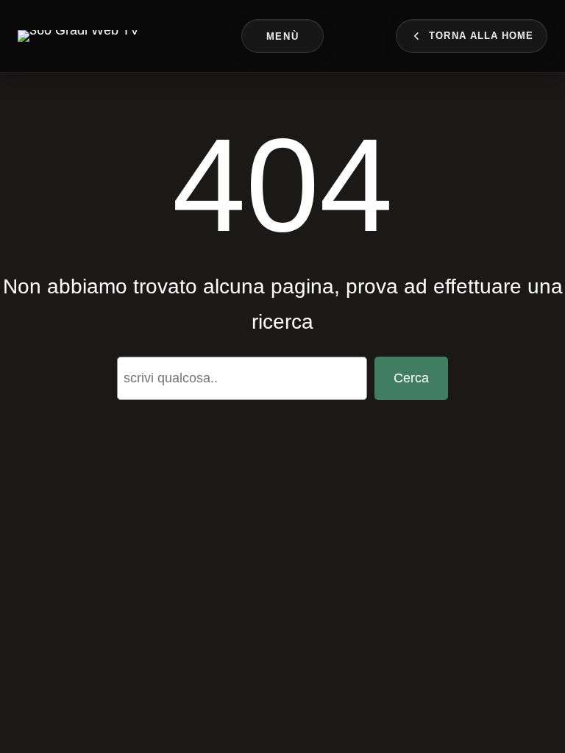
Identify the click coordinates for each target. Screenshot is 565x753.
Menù (282, 36)
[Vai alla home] (78, 36)
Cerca (411, 378)
